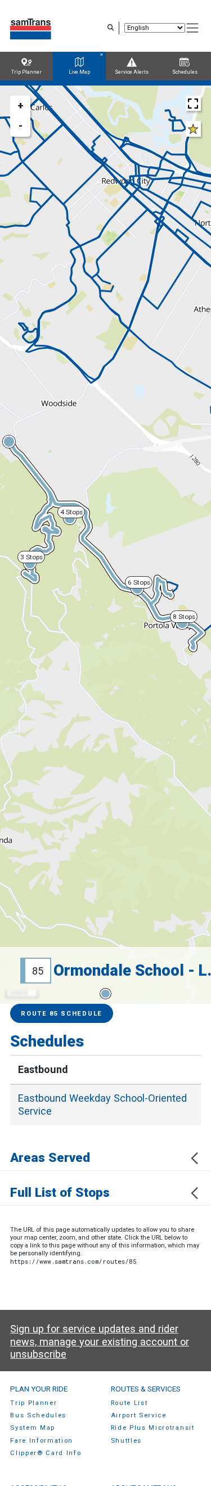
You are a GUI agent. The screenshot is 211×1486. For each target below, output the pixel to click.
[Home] (30, 28)
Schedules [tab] (184, 72)
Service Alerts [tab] (132, 72)
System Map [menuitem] (32, 1427)
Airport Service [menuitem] (134, 1415)
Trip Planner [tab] (26, 72)
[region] (105, 545)
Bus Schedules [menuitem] (38, 1415)
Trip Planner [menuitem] (33, 1403)
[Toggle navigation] (192, 28)
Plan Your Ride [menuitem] (39, 1388)
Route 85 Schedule (61, 1013)
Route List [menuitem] (124, 1403)
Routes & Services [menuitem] (141, 1388)
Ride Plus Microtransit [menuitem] (148, 1427)
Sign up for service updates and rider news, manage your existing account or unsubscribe (99, 1341)
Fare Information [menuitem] (41, 1440)
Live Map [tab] (79, 72)
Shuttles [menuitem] (121, 1440)
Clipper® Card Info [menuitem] (45, 1453)
